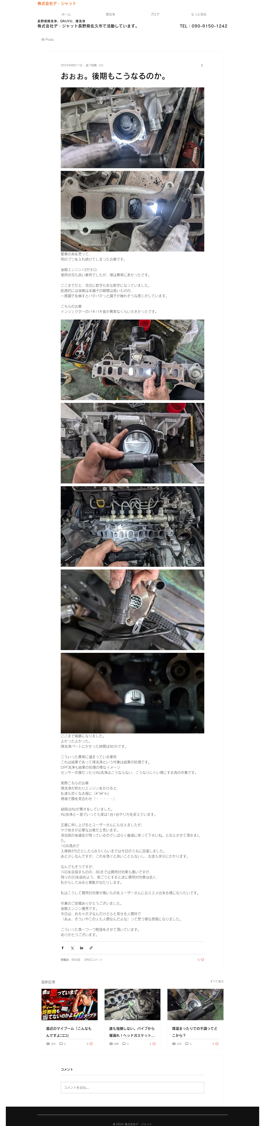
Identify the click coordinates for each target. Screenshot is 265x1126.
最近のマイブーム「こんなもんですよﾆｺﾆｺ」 (69, 1032)
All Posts (47, 39)
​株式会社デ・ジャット (56, 3)
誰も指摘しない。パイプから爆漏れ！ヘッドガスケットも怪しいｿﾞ (132, 1033)
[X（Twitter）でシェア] (72, 948)
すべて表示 (217, 981)
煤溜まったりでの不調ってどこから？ (194, 1032)
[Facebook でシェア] (62, 948)
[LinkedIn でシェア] (81, 948)
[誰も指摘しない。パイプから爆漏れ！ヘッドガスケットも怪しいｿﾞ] (133, 1004)
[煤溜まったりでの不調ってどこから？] (195, 1004)
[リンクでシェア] (91, 948)
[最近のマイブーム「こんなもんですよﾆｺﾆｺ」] (70, 1004)
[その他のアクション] (202, 65)
